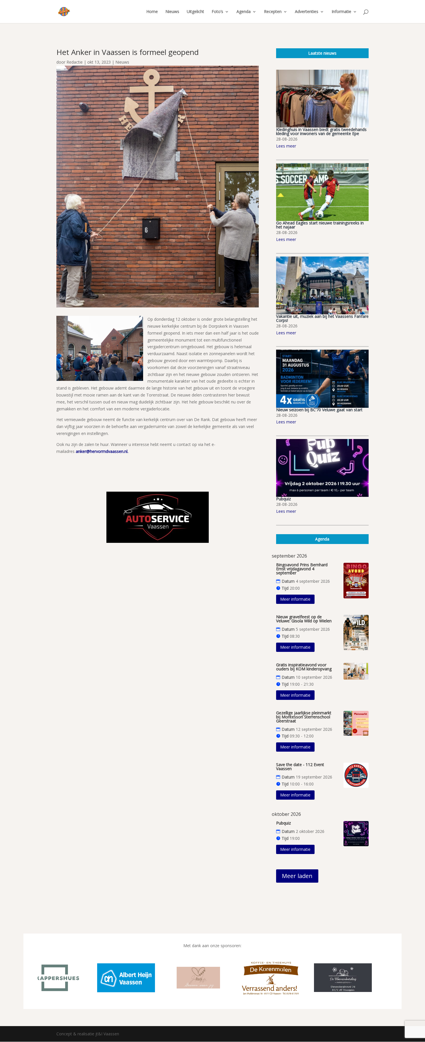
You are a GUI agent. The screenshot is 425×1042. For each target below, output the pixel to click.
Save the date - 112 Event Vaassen (300, 766)
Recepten (273, 12)
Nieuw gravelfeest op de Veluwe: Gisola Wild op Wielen (304, 619)
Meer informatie (295, 599)
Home (152, 12)
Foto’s (217, 12)
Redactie (74, 62)
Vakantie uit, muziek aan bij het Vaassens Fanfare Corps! (322, 318)
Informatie (341, 12)
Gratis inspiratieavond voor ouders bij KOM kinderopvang (304, 667)
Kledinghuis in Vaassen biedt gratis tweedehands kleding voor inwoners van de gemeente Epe (321, 131)
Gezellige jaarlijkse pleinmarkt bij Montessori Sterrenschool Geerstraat (303, 717)
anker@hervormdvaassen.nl (102, 451)
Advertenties (306, 12)
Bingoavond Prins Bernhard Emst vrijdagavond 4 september (302, 569)
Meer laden (297, 876)
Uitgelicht (195, 12)
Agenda (243, 12)
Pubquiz (283, 498)
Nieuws (172, 12)
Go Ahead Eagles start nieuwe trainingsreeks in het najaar (320, 225)
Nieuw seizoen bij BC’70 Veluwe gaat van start (319, 409)
